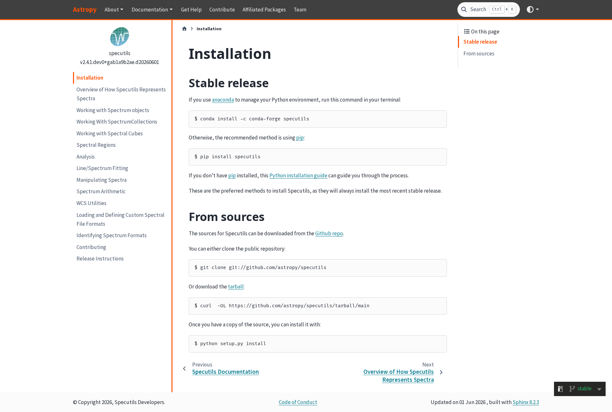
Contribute (222, 9)
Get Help (191, 9)
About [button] (112, 9)
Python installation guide (298, 175)
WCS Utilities (91, 203)
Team (300, 9)
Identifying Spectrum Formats (111, 235)
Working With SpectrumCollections (116, 121)
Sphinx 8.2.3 (526, 402)
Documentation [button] (150, 9)
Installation (89, 77)
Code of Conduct (298, 402)
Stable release (480, 41)
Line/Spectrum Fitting (102, 168)
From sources (478, 53)
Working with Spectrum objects (112, 109)
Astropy (85, 9)
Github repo (329, 233)
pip (300, 137)
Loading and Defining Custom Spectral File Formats (120, 219)
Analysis (85, 156)
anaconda (223, 99)
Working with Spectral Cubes (109, 133)
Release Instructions (100, 258)
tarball (236, 286)
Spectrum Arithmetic (101, 191)
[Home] (184, 28)
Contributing (91, 247)
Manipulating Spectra (101, 179)
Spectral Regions (96, 144)
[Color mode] (532, 9)
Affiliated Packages (264, 9)
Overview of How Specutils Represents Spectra (121, 94)
